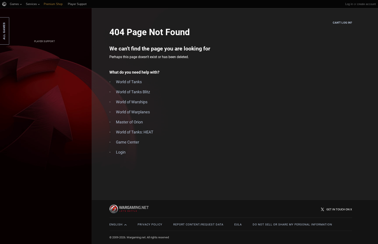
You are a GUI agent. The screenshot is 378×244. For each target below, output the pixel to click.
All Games (4, 31)
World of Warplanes (133, 112)
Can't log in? (342, 22)
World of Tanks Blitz (133, 92)
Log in (349, 4)
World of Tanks (129, 82)
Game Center (127, 142)
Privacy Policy (150, 224)
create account (366, 4)
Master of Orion (129, 122)
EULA (238, 224)
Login (121, 152)
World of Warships (131, 102)
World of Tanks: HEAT (134, 132)
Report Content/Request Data (198, 224)
